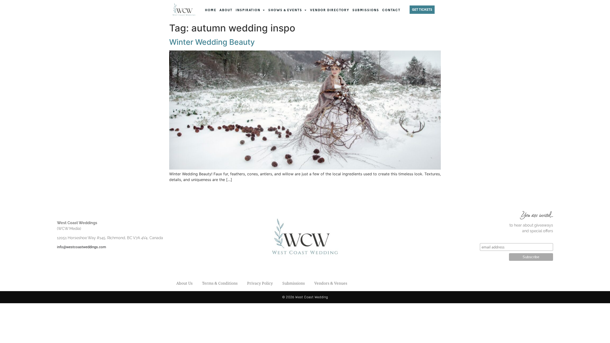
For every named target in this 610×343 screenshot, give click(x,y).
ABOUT (226, 10)
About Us (184, 283)
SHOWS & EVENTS (285, 10)
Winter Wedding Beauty (212, 42)
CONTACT (391, 10)
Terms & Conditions (220, 283)
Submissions (293, 283)
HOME (210, 10)
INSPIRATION (248, 10)
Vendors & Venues (330, 283)
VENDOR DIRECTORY (329, 10)
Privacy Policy (260, 283)
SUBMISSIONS (365, 10)
